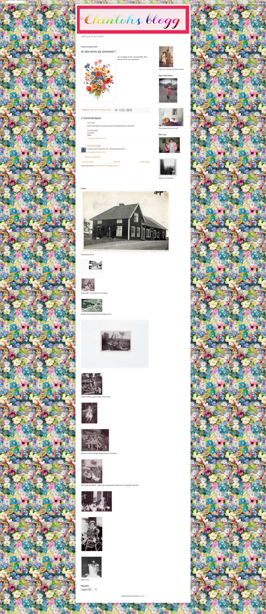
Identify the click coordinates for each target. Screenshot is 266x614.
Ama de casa (92, 146)
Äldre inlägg (145, 162)
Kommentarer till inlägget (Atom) (106, 166)
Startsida (116, 162)
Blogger (142, 596)
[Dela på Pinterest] (131, 110)
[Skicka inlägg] (116, 110)
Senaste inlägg (87, 162)
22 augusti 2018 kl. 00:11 (96, 152)
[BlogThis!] (123, 110)
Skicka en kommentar (93, 157)
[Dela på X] (125, 110)
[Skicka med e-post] (120, 110)
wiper (89, 123)
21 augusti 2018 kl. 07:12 (96, 138)
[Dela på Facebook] (128, 110)
